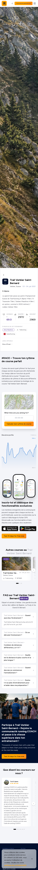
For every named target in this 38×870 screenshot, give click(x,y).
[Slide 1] (17, 583)
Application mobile (9, 869)
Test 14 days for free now (14, 536)
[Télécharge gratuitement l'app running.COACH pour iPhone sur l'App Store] (10, 528)
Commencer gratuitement (23, 3)
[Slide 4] (20, 829)
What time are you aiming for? (16, 413)
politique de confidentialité (15, 865)
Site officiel (6, 344)
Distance (10, 314)
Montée (20, 314)
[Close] (32, 859)
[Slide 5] (22, 829)
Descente (33, 314)
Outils (23, 848)
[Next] (33, 570)
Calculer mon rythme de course (19, 424)
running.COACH (8, 848)
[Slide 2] (19, 583)
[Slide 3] (21, 583)
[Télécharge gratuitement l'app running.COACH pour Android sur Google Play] (28, 528)
